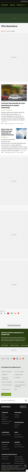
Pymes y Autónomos (19, 446)
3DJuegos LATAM (18, 456)
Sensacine (17, 424)
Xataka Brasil (5, 459)
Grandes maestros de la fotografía (20, 385)
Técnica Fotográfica (7, 385)
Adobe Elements (6, 389)
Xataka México (5, 456)
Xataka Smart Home (6, 421)
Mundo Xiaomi (5, 423)
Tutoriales (4, 137)
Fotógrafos (4, 374)
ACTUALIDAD (4, 5)
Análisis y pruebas (14, 345)
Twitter (1, 313)
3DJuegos (16, 415)
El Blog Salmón (18, 444)
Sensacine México (18, 459)
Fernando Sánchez (10, 123)
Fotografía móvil (18, 374)
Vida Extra (16, 417)
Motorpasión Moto (18, 437)
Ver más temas (6, 394)
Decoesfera (4, 446)
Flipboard (18, 313)
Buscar (26, 400)
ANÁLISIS (12, 5)
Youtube (8, 313)
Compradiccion (5, 449)
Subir (22, 406)
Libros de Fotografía (7, 382)
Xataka (3, 415)
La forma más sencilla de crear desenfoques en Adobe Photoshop (13, 105)
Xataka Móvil (5, 417)
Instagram (11, 313)
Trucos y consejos (6, 110)
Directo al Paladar (6, 434)
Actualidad (17, 377)
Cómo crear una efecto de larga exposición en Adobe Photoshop (7, 132)
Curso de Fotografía (19, 382)
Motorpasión (17, 434)
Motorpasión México (19, 463)
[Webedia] (24, 1)
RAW (15, 389)
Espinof (16, 427)
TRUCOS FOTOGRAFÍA (22, 5)
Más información (5, 470)
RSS (15, 313)
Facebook (5, 313)
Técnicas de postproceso (5, 378)
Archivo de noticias (14, 325)
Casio (13, 31)
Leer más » (4, 121)
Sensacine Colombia (19, 461)
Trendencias (5, 444)
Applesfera (4, 419)
